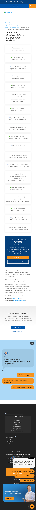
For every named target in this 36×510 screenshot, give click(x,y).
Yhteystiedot (17, 427)
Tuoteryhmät (17, 422)
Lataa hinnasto (18, 257)
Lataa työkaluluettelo (18, 262)
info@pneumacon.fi (24, 2)
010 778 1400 (12, 2)
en (14, 6)
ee (17, 6)
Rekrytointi (17, 429)
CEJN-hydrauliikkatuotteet (12, 27)
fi (10, 6)
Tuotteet (7, 23)
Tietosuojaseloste (17, 431)
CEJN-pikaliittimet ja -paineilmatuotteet (16, 25)
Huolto (17, 425)
